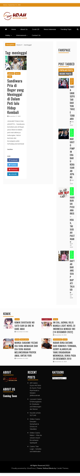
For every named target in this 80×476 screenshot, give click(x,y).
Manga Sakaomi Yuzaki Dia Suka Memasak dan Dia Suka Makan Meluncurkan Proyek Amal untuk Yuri (26, 349)
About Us (24, 29)
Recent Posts (65, 73)
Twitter (13, 165)
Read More (10, 149)
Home (13, 29)
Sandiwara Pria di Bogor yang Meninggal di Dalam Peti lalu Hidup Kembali (15, 96)
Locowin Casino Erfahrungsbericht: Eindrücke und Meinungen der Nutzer (36, 404)
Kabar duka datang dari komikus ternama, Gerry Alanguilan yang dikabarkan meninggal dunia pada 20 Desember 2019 (65, 350)
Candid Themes (62, 468)
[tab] (66, 70)
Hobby (7, 35)
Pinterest (14, 169)
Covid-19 (35, 29)
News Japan (24, 339)
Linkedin (13, 174)
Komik (7, 314)
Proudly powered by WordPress (23, 468)
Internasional (21, 35)
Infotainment (72, 81)
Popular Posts (66, 70)
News (17, 73)
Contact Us (36, 35)
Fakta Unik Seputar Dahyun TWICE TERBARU (72, 102)
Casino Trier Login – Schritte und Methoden (35, 448)
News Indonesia (50, 29)
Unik (9, 77)
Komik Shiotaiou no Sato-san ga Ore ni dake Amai (24, 325)
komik (17, 319)
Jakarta (10, 73)
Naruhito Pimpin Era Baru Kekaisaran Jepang (72, 158)
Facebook (14, 160)
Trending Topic (65, 29)
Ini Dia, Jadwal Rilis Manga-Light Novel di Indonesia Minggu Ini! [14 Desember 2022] (64, 327)
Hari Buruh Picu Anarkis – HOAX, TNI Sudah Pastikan (72, 218)
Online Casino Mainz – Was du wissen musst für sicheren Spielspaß (36, 438)
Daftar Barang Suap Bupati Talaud (72, 275)
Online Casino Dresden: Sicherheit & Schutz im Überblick (35, 424)
